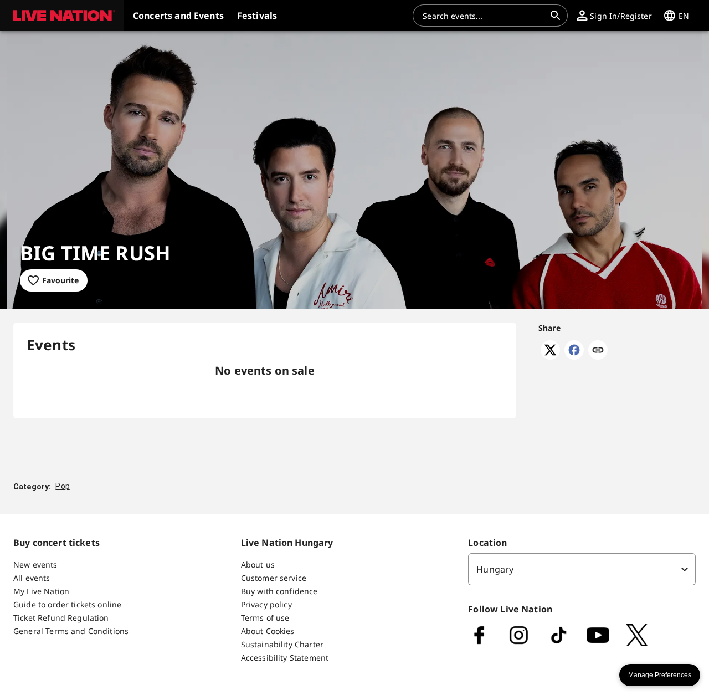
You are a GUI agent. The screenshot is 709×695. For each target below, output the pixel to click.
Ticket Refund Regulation (61, 617)
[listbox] (582, 569)
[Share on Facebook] (574, 356)
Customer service (273, 578)
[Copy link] (598, 350)
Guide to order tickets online (67, 604)
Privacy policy (266, 604)
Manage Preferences (659, 675)
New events (35, 564)
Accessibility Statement (284, 657)
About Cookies (268, 631)
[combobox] (483, 15)
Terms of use (265, 617)
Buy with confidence (279, 591)
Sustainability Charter (282, 644)
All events (31, 578)
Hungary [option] (494, 569)
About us (258, 564)
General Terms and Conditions (71, 631)
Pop (62, 486)
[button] (62, 15)
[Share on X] (550, 356)
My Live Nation (41, 591)
